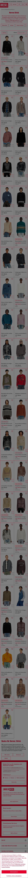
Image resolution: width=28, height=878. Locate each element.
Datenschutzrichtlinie (17, 865)
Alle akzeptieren (14, 871)
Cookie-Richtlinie (6, 867)
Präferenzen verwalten (20, 864)
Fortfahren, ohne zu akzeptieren (14, 875)
